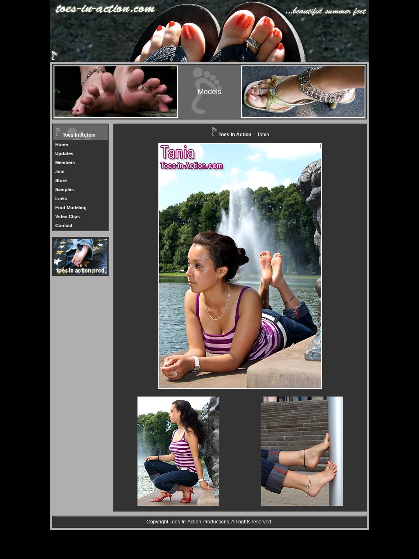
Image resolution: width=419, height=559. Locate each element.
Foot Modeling (71, 207)
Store (61, 180)
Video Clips (67, 216)
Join (60, 171)
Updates (64, 153)
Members (65, 162)
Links (61, 198)
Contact (63, 225)
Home (61, 144)
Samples (64, 189)
